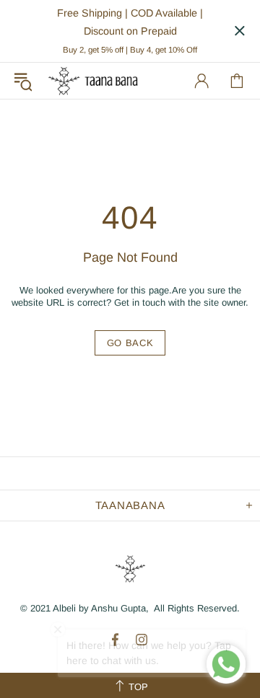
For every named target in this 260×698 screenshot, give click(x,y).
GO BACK (130, 342)
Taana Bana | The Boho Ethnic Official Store (93, 80)
